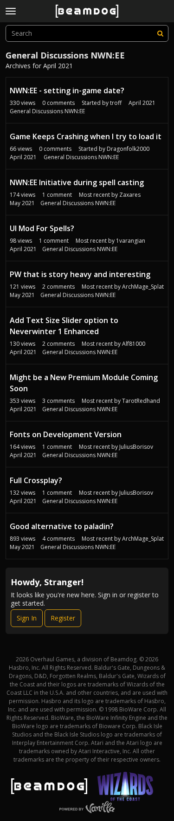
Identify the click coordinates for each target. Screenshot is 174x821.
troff (116, 103)
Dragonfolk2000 (128, 149)
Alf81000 (133, 344)
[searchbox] (87, 33)
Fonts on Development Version (66, 434)
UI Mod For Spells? (42, 228)
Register (63, 618)
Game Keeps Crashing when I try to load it (85, 136)
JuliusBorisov (136, 447)
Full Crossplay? (36, 480)
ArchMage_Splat (143, 287)
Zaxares (130, 195)
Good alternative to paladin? (62, 526)
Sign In (27, 618)
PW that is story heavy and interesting (80, 274)
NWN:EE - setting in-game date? (67, 90)
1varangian (130, 241)
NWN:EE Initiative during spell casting (77, 182)
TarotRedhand (141, 401)
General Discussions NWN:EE (47, 111)
